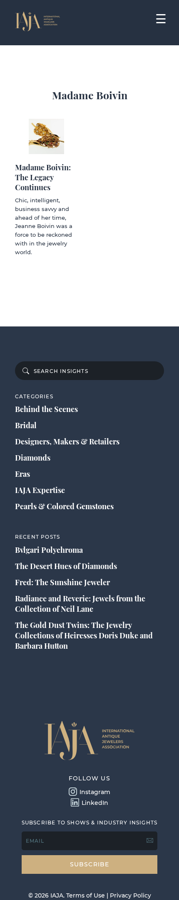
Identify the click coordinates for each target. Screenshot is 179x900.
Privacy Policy (130, 895)
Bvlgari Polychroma (49, 550)
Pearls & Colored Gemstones (64, 506)
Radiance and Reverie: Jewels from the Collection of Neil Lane (80, 603)
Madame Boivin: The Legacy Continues (43, 177)
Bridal (26, 425)
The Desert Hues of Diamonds (66, 566)
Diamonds (32, 458)
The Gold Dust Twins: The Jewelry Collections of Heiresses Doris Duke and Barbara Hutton (84, 635)
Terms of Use (85, 895)
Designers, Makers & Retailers (67, 441)
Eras (22, 474)
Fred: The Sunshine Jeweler (62, 582)
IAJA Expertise (40, 490)
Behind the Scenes (46, 409)
